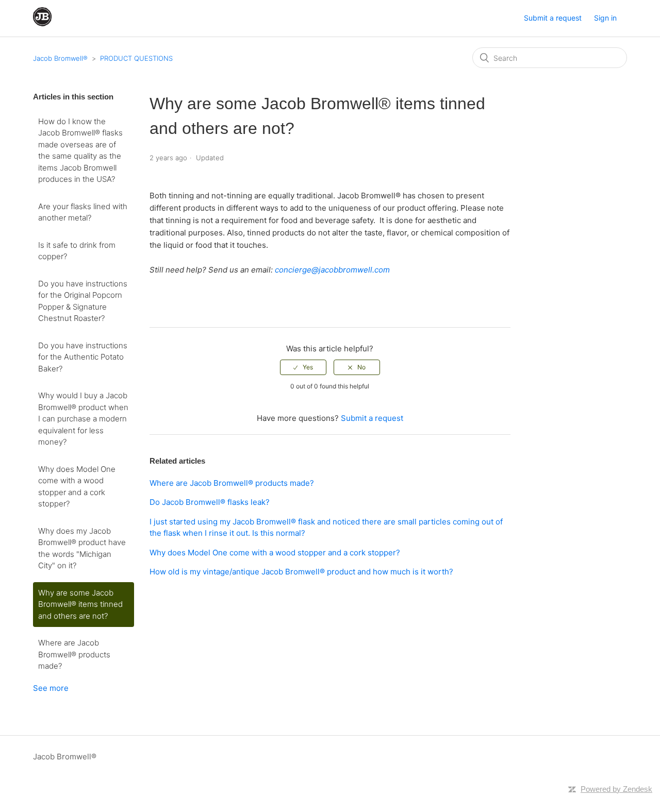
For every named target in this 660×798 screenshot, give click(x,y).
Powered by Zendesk (616, 789)
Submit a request (553, 17)
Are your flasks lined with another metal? (82, 212)
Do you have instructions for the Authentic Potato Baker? (82, 357)
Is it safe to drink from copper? (77, 251)
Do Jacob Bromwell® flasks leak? (210, 502)
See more (51, 688)
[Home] (42, 23)
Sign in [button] (605, 17)
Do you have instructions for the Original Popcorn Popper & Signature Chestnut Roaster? (82, 301)
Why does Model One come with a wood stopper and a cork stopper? (77, 486)
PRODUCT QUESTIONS (136, 58)
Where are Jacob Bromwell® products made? (74, 654)
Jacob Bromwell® (60, 58)
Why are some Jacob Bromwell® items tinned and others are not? (80, 604)
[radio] (303, 367)
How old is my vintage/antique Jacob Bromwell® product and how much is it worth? (301, 571)
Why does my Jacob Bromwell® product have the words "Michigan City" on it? (82, 548)
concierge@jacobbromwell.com (332, 270)
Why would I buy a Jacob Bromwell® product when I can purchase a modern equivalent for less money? (83, 418)
